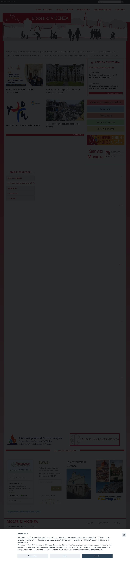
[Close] (124, 535)
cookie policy (90, 550)
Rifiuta (65, 556)
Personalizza (32, 556)
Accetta (97, 556)
